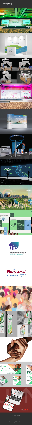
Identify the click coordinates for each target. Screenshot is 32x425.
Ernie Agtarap (7, 4)
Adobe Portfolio (19, 422)
